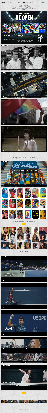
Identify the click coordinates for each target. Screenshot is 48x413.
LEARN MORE (24, 393)
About (8, 2)
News (10, 2)
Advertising (3, 2)
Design (6, 2)
